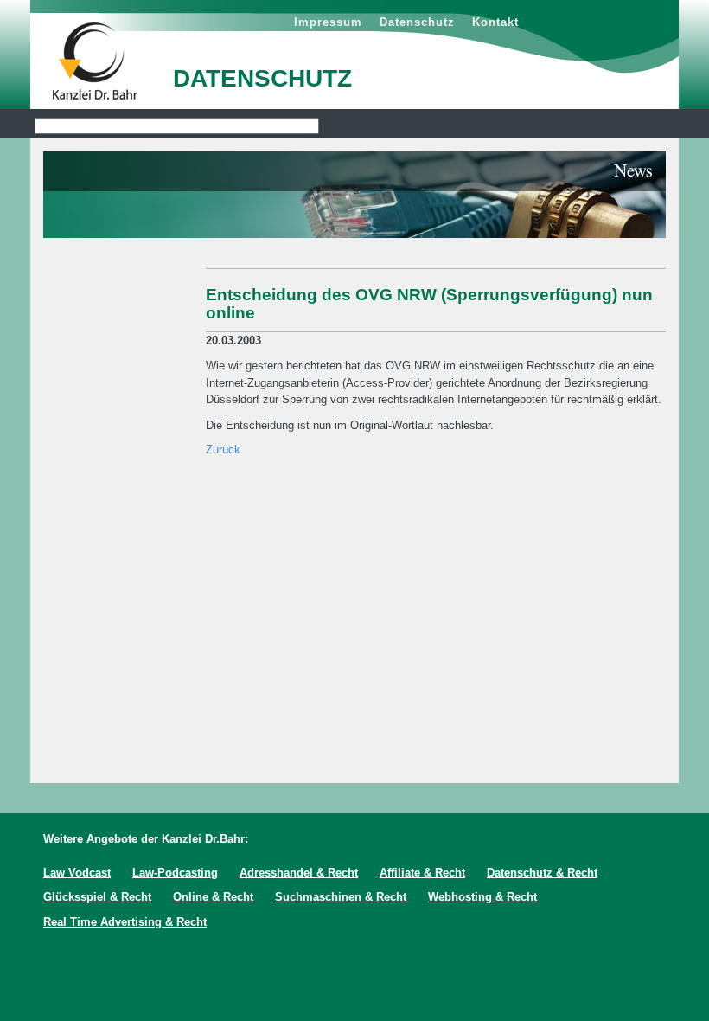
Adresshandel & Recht (299, 872)
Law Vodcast (77, 872)
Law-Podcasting (175, 872)
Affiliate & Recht (422, 872)
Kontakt (495, 22)
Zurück (223, 449)
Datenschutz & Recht (542, 872)
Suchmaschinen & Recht (340, 896)
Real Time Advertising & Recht (125, 921)
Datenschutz (417, 22)
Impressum (328, 22)
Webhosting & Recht (482, 896)
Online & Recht (213, 896)
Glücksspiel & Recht (97, 896)
